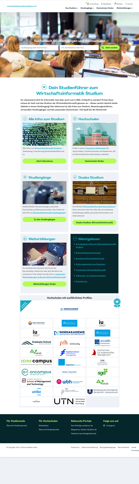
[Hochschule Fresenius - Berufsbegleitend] (102, 333)
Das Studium (70, 8)
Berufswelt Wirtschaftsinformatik (90, 258)
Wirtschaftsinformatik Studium (48, 148)
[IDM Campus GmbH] (36, 362)
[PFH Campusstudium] (69, 372)
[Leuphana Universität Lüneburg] (36, 401)
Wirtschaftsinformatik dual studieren (99, 206)
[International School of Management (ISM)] (102, 362)
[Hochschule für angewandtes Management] (102, 352)
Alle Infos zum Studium (46, 119)
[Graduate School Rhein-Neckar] (36, 342)
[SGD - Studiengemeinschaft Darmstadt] (102, 372)
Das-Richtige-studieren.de (82, 425)
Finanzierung (81, 281)
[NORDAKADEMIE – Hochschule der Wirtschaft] (69, 333)
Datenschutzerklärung (90, 447)
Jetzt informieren (44, 161)
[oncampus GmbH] (36, 372)
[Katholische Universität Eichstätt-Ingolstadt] (102, 391)
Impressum (75, 447)
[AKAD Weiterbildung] (102, 381)
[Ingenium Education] (69, 362)
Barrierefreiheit (123, 447)
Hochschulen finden (105, 8)
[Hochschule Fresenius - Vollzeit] (69, 323)
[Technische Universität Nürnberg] (69, 401)
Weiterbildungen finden (44, 284)
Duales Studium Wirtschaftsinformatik (94, 222)
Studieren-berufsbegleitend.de (83, 433)
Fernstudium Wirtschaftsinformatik (91, 270)
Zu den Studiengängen (44, 219)
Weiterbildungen (124, 8)
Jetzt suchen (111, 47)
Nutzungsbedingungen (108, 447)
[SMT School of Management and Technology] (36, 381)
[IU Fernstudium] (36, 333)
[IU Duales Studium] (102, 323)
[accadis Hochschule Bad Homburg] (102, 342)
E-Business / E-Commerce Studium (91, 276)
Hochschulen (88, 119)
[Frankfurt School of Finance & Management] (69, 352)
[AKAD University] (36, 352)
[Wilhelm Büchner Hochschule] (69, 381)
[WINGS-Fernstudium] (36, 323)
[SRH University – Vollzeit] (69, 342)
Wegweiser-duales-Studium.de (84, 429)
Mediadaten (44, 425)
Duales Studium (90, 177)
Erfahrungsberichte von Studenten (90, 264)
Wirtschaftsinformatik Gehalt (88, 253)
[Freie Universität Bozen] (36, 391)
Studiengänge (86, 8)
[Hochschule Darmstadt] (69, 391)
